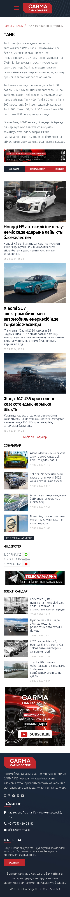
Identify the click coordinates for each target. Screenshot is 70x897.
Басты (8, 25)
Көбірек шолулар (35, 437)
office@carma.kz (19, 829)
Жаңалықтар (37, 169)
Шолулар (14, 169)
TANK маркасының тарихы (45, 25)
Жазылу (14, 863)
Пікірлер (59, 169)
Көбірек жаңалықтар (19, 538)
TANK (19, 25)
